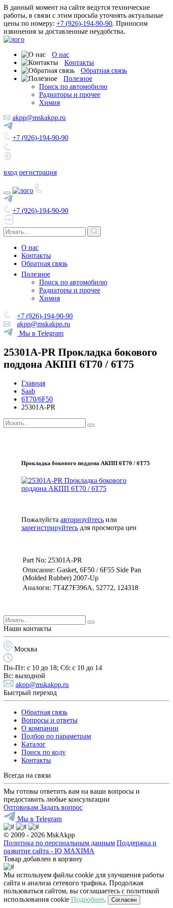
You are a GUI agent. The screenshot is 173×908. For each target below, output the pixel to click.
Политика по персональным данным (59, 843)
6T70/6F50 (37, 399)
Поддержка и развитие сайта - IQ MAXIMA (80, 847)
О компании (40, 728)
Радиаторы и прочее (69, 94)
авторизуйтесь (82, 519)
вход (10, 172)
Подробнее (87, 899)
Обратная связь (104, 70)
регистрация (38, 172)
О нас (60, 54)
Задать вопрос (61, 807)
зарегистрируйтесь (49, 527)
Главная (33, 383)
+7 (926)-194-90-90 (84, 23)
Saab (28, 391)
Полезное (77, 78)
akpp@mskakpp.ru (39, 117)
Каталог (33, 744)
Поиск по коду (43, 752)
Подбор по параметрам (56, 736)
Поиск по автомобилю (73, 86)
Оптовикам (22, 807)
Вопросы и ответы (49, 720)
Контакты (79, 62)
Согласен (124, 899)
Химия (49, 102)
